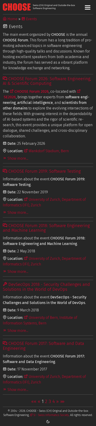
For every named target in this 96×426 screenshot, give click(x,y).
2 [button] (46, 401)
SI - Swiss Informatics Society (51, 415)
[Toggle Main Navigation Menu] (87, 7)
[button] (33, 401)
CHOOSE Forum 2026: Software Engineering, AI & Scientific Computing (47, 81)
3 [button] (50, 401)
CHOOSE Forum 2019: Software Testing (43, 171)
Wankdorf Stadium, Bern (48, 151)
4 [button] (53, 401)
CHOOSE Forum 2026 (31, 91)
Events (31, 19)
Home (12, 19)
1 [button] (43, 401)
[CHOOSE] (48, 7)
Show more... (17, 158)
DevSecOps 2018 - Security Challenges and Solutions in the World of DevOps (46, 287)
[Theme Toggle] (48, 421)
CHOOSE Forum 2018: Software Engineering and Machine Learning (46, 228)
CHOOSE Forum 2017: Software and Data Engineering (43, 346)
